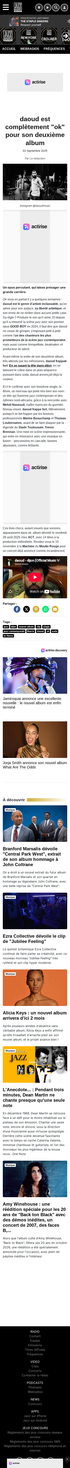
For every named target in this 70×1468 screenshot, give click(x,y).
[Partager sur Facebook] (16, 611)
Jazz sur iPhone (35, 1416)
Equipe (35, 1340)
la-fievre (8, 635)
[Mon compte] (64, 7)
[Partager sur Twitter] (25, 611)
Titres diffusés (35, 1350)
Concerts (35, 1371)
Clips (35, 1366)
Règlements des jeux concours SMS (35, 1441)
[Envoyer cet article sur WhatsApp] (44, 611)
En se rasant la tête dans (30, 365)
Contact (35, 1336)
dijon (13, 626)
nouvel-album (26, 626)
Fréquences (54, 48)
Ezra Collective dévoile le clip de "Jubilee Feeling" (34, 938)
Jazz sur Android (35, 1420)
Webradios (29, 48)
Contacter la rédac (35, 1375)
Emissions (35, 1345)
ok (48, 631)
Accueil (9, 48)
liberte (30, 631)
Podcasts (35, 1387)
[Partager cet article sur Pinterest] (35, 611)
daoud (40, 631)
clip (39, 626)
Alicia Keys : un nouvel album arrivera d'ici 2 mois (35, 1015)
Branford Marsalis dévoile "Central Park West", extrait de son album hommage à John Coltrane (32, 856)
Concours (35, 1404)
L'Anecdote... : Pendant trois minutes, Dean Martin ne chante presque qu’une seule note (34, 1097)
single (46, 626)
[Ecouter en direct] (47, 7)
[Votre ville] (39, 7)
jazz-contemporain (14, 631)
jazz (6, 626)
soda (54, 631)
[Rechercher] (56, 7)
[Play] (5, 33)
